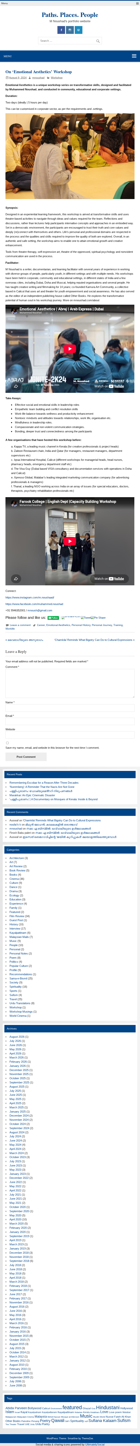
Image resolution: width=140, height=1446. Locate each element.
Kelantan (78, 1412)
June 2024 (15, 1140)
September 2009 (19, 1377)
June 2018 (15, 1269)
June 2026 (15, 1045)
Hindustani (108, 1407)
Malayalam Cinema (25, 1417)
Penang (35, 1421)
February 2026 (18, 1061)
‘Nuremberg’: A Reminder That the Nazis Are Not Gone (41, 786)
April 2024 (15, 1148)
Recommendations (20, 974)
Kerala (86, 1412)
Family (13, 907)
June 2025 (15, 1094)
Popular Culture (18, 965)
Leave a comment (20, 625)
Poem (13, 957)
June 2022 (15, 1182)
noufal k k (15, 824)
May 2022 (15, 1186)
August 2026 (16, 1036)
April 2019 (15, 1240)
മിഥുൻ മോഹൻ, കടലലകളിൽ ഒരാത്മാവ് (51, 824)
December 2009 (19, 1373)
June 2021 (15, 1198)
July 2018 (15, 1265)
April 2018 (15, 1277)
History (13, 924)
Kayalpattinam (17, 932)
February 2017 (18, 1298)
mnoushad (38, 77)
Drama (13, 891)
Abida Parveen (16, 1408)
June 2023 (15, 1165)
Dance (13, 887)
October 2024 (17, 1123)
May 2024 (15, 1144)
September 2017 (19, 1290)
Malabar (126, 1412)
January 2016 (17, 1331)
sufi (86, 1421)
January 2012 (17, 1360)
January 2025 (17, 1111)
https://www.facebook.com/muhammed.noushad (34, 604)
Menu (4, 3)
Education (15, 899)
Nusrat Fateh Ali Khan (118, 1416)
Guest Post (16, 920)
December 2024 (19, 1115)
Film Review (16, 916)
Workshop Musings (21, 1011)
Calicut (46, 1408)
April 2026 (15, 1053)
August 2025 (16, 1086)
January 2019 (17, 1248)
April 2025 (15, 1103)
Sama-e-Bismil (18, 978)
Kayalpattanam (49, 1412)
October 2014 (17, 1352)
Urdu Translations (19, 1003)
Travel (13, 999)
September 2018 (19, 1260)
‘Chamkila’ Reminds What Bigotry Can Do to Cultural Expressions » (94, 639)
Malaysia (41, 1416)
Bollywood (34, 1408)
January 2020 (17, 1231)
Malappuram (10, 1417)
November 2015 (19, 1335)
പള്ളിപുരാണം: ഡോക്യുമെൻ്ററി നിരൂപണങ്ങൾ (40, 791)
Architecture (16, 858)
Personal (14, 949)
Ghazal (87, 1408)
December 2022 (19, 1177)
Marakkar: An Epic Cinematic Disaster (32, 795)
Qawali (57, 1420)
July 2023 (15, 1161)
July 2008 (15, 1381)
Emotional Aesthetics (58, 625)
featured (72, 1407)
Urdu (32, 1424)
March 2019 (16, 1244)
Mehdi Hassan (54, 1417)
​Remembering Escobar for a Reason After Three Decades (44, 782)
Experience (16, 903)
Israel (17, 1412)
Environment (56, 1408)
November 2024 (19, 1119)
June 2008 (15, 1385)
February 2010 (18, 1368)
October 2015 (17, 1339)
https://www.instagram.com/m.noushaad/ (29, 597)
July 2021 (15, 1194)
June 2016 (15, 1310)
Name (10, 702)
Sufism (13, 995)
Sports (13, 990)
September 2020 (19, 1211)
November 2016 (19, 1302)
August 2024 (16, 1132)
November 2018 (19, 1256)
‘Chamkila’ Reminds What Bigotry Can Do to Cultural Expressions (62, 820)
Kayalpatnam (34, 1412)
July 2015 (15, 1348)
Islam (9, 1412)
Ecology (14, 895)
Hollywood (126, 1408)
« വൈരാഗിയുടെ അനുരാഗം (24, 639)
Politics (13, 961)
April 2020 (15, 1219)
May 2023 (15, 1169)
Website (10, 729)
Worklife (10, 628)
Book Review (17, 870)
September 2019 (19, 1236)
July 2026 (15, 1040)
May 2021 (15, 1202)
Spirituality (15, 986)
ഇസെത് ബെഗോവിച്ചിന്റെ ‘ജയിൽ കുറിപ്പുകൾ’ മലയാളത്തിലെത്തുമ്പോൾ (69, 836)
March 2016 (16, 1323)
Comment (12, 666)
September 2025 (19, 1082)
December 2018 (19, 1252)
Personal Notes (18, 953)
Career (41, 625)
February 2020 (18, 1227)
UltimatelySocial (94, 1444)
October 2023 (17, 1157)
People (13, 945)
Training (118, 625)
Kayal (24, 1412)
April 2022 (15, 1190)
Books (13, 874)
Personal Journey (102, 625)
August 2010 (16, 1364)
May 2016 (15, 1315)
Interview (14, 928)
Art (11, 862)
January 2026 (17, 1065)
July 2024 (15, 1136)
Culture (13, 882)
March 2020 (16, 1223)
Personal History (81, 625)
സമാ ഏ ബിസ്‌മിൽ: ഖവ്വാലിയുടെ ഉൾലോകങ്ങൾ (58, 828)
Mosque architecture (70, 1417)
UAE (27, 1424)
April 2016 (15, 1319)
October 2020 (17, 1207)
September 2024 (19, 1128)
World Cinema (17, 1015)
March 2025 (16, 1107)
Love (104, 1412)
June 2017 (15, 1294)
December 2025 (19, 1070)
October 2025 (17, 1078)
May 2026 (15, 1049)
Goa (93, 1408)
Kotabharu (95, 1412)
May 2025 (15, 1099)
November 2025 (19, 1074)
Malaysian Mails (19, 936)
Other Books (13, 1421)
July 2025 (15, 1090)
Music (13, 940)
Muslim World (99, 1417)
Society (13, 982)
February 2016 (18, 1327)
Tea (7, 1424)
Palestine (26, 1421)
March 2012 (16, 1356)
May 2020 (15, 1215)
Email (9, 715)
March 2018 (16, 1281)
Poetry (45, 1421)
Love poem (115, 1412)
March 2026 (16, 1057)
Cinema (14, 878)
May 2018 (15, 1273)
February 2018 (18, 1285)
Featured (14, 911)
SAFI (67, 1421)
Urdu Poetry (42, 1424)
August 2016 (16, 1306)
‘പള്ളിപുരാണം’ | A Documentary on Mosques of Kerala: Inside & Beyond (53, 799)
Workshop (57, 77)
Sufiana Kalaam (102, 1420)
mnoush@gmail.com (40, 610)
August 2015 (16, 1343)
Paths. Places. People (70, 14)
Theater (12, 1424)
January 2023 (17, 1173)
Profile (13, 970)
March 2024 (16, 1153)
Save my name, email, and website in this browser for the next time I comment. (52, 747)
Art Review (16, 866)
